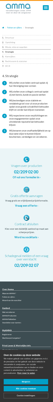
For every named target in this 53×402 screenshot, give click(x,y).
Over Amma (8, 289)
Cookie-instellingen (26, 395)
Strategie (9, 52)
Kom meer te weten (26, 373)
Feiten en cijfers (8, 297)
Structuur (9, 37)
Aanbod (6, 308)
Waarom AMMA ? (9, 293)
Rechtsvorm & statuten (16, 61)
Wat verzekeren (8, 312)
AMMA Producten (9, 316)
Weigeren (26, 382)
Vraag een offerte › (26, 205)
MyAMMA (7, 330)
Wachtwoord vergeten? (11, 338)
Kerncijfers (10, 56)
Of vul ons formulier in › (26, 177)
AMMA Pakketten (9, 319)
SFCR (7, 66)
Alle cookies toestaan (26, 389)
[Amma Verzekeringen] (18, 9)
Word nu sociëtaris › (26, 237)
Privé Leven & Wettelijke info (16, 345)
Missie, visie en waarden (16, 47)
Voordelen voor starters (11, 323)
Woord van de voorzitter (11, 300)
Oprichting (10, 42)
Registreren (7, 334)
